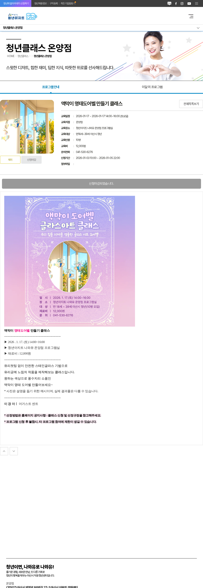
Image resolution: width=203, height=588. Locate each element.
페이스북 (176, 3)
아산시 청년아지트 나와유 (94, 16)
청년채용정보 (40, 3)
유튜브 (189, 3)
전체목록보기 (191, 103)
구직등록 (54, 3)
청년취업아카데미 (16, 3)
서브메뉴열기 (101, 28)
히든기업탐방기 (68, 3)
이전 (14, 451)
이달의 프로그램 (152, 87)
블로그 (169, 3)
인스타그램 (182, 3)
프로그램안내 (50, 87)
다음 (4, 451)
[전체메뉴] (196, 3)
